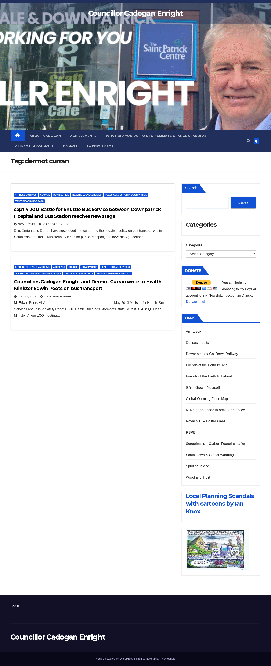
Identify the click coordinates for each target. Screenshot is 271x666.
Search (191, 188)
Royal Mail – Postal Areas (206, 421)
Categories (194, 245)
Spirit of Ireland (197, 466)
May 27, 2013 (27, 296)
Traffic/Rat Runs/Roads (29, 201)
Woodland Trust (198, 477)
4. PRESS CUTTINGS (26, 195)
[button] (248, 141)
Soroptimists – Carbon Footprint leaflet (215, 443)
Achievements (83, 136)
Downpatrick (61, 195)
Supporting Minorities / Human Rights (38, 273)
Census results (197, 342)
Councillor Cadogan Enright (135, 13)
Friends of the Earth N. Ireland (209, 376)
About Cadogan (45, 136)
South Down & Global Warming (210, 455)
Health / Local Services (86, 195)
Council (45, 195)
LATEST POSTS (100, 146)
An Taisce (193, 331)
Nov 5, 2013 (26, 224)
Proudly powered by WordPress (114, 658)
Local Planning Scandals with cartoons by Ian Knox (220, 503)
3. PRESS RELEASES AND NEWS (32, 267)
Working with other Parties (113, 273)
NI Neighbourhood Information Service (215, 410)
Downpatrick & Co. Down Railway (212, 354)
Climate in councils (34, 146)
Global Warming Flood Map (207, 399)
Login (15, 606)
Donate (70, 146)
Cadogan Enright (57, 224)
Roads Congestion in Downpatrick (126, 195)
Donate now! (195, 302)
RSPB (191, 432)
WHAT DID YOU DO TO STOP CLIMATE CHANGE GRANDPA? (156, 136)
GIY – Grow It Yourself (203, 387)
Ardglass (59, 267)
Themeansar (167, 658)
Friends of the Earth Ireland (207, 365)
